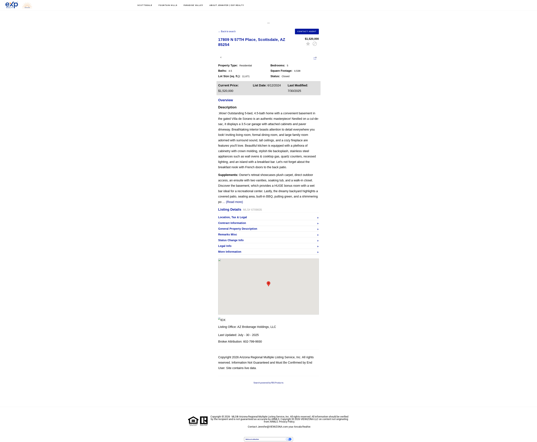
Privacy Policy (286, 421)
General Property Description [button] (237, 228)
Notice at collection (252, 439)
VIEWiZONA (18, 5)
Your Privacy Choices (273, 439)
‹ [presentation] (221, 57)
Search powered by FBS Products (268, 383)
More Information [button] (229, 251)
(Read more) (234, 202)
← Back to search (227, 31)
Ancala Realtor (302, 426)
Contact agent (306, 31)
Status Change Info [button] (231, 240)
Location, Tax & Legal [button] (232, 217)
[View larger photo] (314, 58)
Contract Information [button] (232, 223)
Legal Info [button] (224, 245)
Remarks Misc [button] (227, 234)
